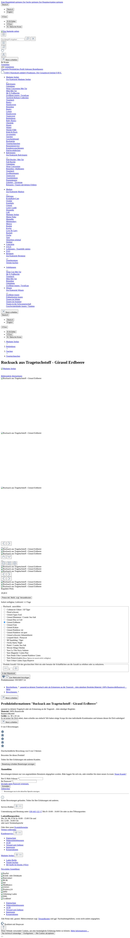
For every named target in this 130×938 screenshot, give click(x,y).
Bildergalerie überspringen (11, 376)
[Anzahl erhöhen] (15, 668)
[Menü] (3, 34)
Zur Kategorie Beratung (15, 256)
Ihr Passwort (7, 781)
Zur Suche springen (31, 2)
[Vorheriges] (3, 543)
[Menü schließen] (7, 82)
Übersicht (5, 69)
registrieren (9, 67)
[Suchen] (27, 39)
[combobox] (13, 39)
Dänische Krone (14, 27)
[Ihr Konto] (3, 55)
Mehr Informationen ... (80, 931)
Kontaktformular (21, 827)
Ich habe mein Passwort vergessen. (15, 784)
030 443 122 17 (35, 811)
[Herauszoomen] (3, 563)
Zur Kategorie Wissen (15, 290)
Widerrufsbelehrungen (15, 840)
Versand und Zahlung (14, 845)
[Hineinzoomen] (14, 563)
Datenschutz (11, 838)
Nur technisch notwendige (11, 933)
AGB (8, 843)
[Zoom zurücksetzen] (9, 563)
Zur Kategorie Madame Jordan (18, 79)
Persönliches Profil (17, 69)
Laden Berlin (11, 860)
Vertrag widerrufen (8, 830)
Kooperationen (12, 850)
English (10, 12)
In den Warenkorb (8, 673)
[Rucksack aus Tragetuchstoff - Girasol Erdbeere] (21, 378)
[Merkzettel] (2, 52)
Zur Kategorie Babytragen (16, 155)
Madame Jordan (7, 855)
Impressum (10, 847)
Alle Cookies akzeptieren (45, 933)
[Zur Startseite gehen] (10, 31)
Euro (9, 24)
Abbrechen (5, 789)
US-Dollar (11, 21)
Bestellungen (38, 69)
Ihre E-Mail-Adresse (10, 778)
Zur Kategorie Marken (15, 192)
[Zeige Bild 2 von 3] (5, 547)
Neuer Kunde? (120, 774)
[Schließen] (2, 560)
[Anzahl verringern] (5, 668)
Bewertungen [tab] (11, 692)
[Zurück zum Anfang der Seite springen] (3, 928)
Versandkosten (44, 919)
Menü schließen (11, 60)
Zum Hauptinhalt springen (12, 2)
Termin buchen (12, 862)
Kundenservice (7, 833)
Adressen (29, 69)
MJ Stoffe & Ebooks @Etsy (17, 865)
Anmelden (5, 65)
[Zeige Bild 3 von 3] (7, 547)
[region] (65, 482)
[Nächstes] (9, 543)
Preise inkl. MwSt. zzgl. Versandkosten (16, 598)
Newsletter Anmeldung (10, 869)
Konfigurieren (28, 933)
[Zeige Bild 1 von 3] (2, 547)
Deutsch (10, 9)
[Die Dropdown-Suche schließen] (33, 39)
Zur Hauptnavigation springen (51, 2)
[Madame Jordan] (65, 369)
